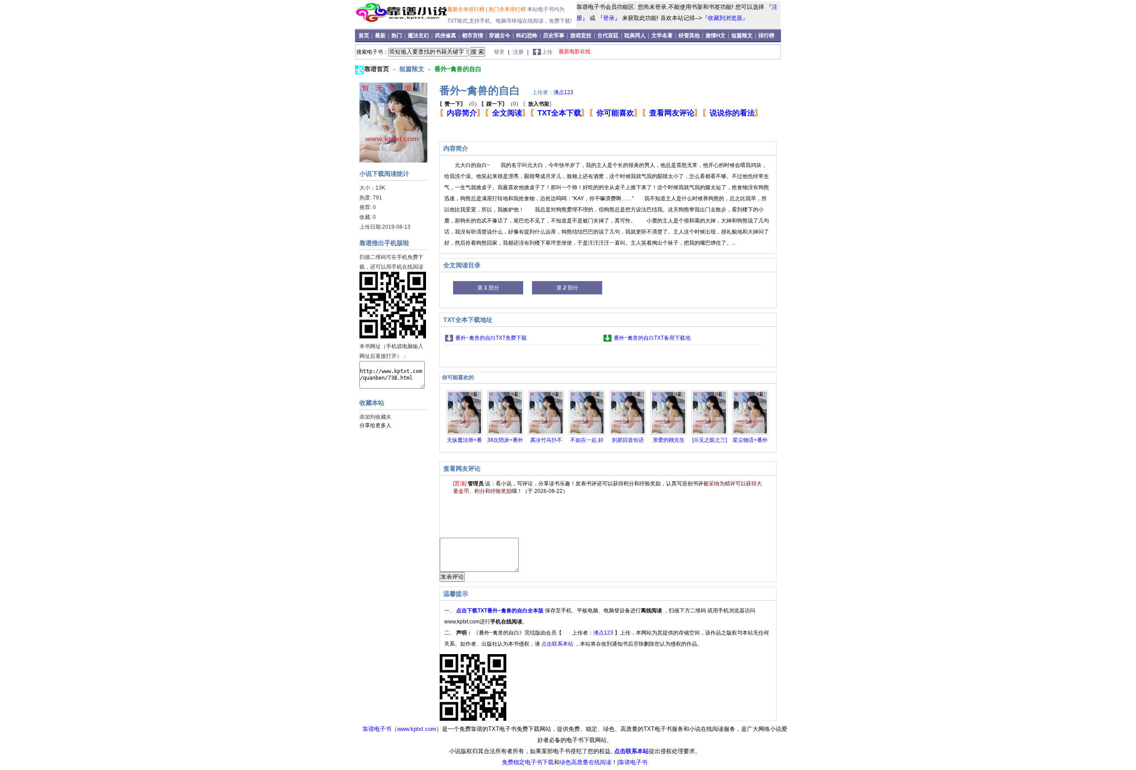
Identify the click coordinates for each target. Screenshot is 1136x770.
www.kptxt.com (416, 729)
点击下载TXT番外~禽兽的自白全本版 (500, 610)
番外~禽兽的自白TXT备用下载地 (652, 338)
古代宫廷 (608, 35)
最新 (381, 35)
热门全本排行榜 (508, 9)
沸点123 (563, 92)
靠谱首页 (377, 68)
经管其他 (689, 35)
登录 (609, 18)
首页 (365, 35)
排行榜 (766, 35)
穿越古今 (499, 35)
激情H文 (716, 35)
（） (459, 104)
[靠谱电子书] (403, 22)
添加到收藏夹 (375, 417)
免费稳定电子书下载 (528, 762)
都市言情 (472, 35)
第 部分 (488, 288)
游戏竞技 (581, 35)
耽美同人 (635, 35)
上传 (547, 52)
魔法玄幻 (418, 35)
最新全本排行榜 (466, 9)
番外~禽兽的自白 (457, 68)
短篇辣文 (742, 35)
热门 (397, 35)
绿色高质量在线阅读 (585, 762)
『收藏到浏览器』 (725, 18)
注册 (519, 52)
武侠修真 (445, 35)
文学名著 (662, 35)
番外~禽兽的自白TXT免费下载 (491, 338)
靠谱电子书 (377, 729)
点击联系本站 (558, 644)
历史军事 (553, 35)
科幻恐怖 (526, 35)
